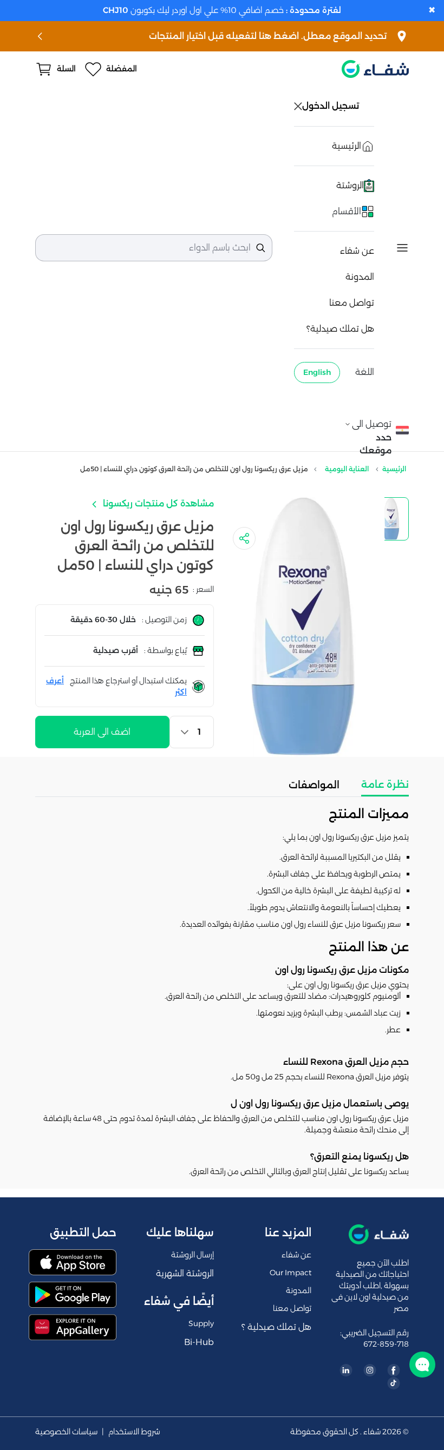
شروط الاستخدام (134, 1431)
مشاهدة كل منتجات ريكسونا (157, 503)
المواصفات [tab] (314, 785)
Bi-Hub (199, 1342)
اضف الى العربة (102, 732)
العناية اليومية (347, 469)
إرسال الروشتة (192, 1255)
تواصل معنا (351, 303)
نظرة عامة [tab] (385, 784)
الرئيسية (394, 469)
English (317, 372)
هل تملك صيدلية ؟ (276, 1327)
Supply (201, 1323)
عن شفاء (357, 251)
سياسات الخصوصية (66, 1431)
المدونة (359, 277)
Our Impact (290, 1272)
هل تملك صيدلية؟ (340, 329)
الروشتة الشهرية (185, 1273)
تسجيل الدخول (331, 106)
